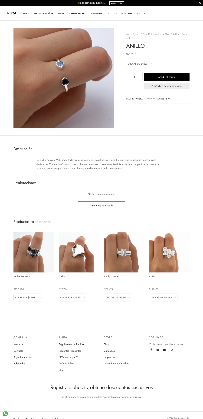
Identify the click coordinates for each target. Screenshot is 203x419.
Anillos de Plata (162, 34)
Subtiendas (96, 13)
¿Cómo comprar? (68, 357)
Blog (61, 370)
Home (26, 13)
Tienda (61, 13)
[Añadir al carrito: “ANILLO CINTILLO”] (124, 265)
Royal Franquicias (22, 357)
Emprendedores (78, 13)
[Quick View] (41, 265)
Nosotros (126, 13)
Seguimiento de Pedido (71, 344)
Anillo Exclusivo (21, 276)
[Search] (176, 13)
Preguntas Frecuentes (70, 351)
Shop (106, 344)
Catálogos (111, 13)
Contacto (141, 13)
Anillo (62, 276)
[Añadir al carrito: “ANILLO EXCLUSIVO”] (33, 265)
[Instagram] (157, 350)
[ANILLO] (79, 252)
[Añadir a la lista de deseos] (26, 265)
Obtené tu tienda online (116, 363)
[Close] (200, 3)
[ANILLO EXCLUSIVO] (33, 252)
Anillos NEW (179, 34)
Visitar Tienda (116, 3)
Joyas (137, 34)
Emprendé (109, 357)
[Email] (171, 350)
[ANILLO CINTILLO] (124, 252)
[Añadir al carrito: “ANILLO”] (78, 265)
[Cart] (183, 13)
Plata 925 (147, 34)
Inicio (128, 34)
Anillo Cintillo (111, 276)
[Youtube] (164, 350)
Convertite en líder (43, 13)
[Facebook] (151, 350)
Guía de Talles (66, 363)
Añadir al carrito (167, 77)
